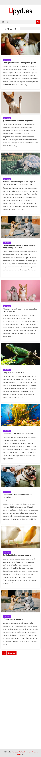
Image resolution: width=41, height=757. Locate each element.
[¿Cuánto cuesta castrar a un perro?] (20, 102)
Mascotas (7, 60)
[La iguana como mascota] (20, 354)
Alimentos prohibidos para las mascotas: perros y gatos (20, 310)
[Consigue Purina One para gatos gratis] (20, 44)
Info (24, 754)
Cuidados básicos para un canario (17, 555)
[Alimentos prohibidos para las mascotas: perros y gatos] (20, 291)
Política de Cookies (25, 752)
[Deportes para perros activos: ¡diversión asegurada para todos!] (20, 227)
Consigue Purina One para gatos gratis (19, 62)
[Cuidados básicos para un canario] (20, 537)
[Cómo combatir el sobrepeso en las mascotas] (20, 476)
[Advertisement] (20, 677)
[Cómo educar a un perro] (20, 601)
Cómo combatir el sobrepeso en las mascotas (17, 495)
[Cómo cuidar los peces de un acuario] (20, 415)
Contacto (15, 752)
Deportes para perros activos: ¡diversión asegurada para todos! (20, 246)
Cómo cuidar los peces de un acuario (18, 433)
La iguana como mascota (13, 372)
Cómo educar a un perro (13, 619)
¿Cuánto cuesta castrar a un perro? (18, 120)
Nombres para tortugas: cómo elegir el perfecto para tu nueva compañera (19, 183)
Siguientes (11, 653)
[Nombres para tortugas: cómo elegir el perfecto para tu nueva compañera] (20, 163)
